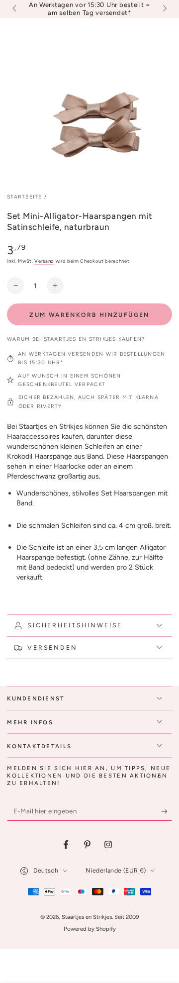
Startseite (24, 197)
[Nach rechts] (164, 9)
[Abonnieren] (166, 811)
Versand (44, 261)
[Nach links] (15, 9)
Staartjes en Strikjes (87, 916)
